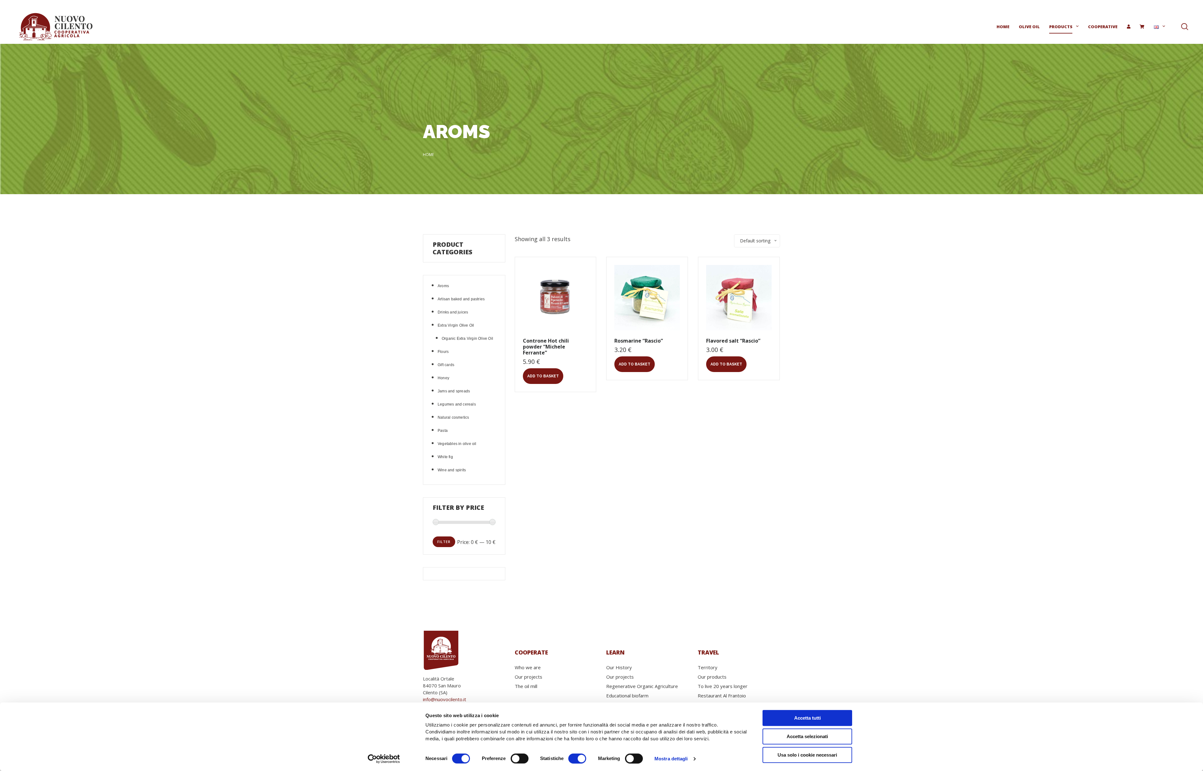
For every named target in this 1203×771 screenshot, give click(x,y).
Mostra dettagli (671, 758)
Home (1003, 26)
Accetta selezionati (807, 736)
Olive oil (1029, 26)
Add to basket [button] (543, 376)
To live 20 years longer (722, 686)
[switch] (520, 758)
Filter (443, 541)
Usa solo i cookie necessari (807, 755)
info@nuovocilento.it (444, 699)
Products (1060, 26)
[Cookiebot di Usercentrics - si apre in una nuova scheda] (384, 758)
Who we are (528, 667)
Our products (712, 677)
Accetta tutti (807, 718)
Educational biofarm (627, 695)
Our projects (528, 677)
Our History (619, 667)
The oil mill (526, 686)
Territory (707, 667)
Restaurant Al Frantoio (722, 695)
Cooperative (1102, 26)
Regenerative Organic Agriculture (642, 686)
